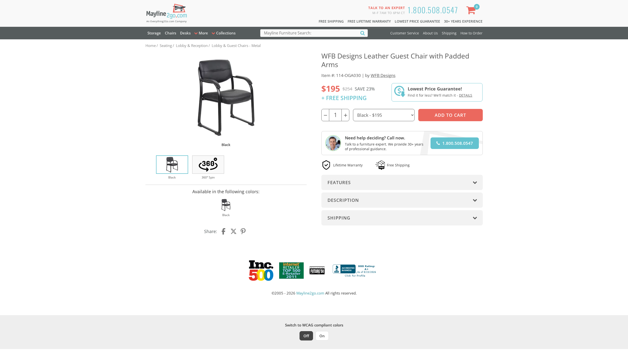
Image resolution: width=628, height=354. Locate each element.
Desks (185, 32)
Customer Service (404, 33)
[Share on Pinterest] (243, 231)
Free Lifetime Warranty (369, 21)
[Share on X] (233, 231)
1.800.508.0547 (433, 9)
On (322, 335)
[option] (172, 167)
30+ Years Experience (463, 21)
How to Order (471, 33)
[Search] (362, 33)
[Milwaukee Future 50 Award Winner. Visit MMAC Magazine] (317, 270)
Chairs (170, 32)
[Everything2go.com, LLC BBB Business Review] (354, 269)
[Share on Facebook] (224, 231)
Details (465, 95)
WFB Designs (383, 75)
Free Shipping (331, 21)
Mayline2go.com (310, 293)
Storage (154, 32)
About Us (430, 33)
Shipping (449, 33)
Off (306, 335)
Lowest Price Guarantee (417, 21)
